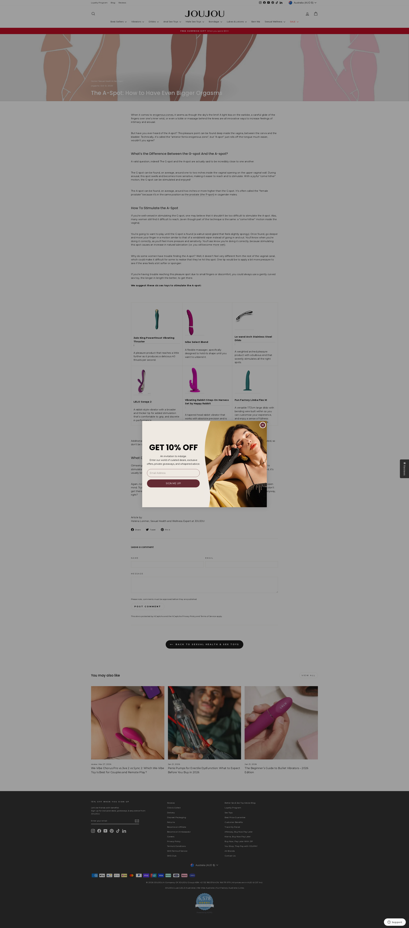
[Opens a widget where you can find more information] (395, 922)
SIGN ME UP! (173, 483)
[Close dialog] (263, 425)
